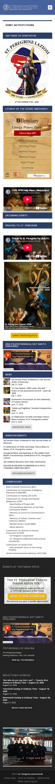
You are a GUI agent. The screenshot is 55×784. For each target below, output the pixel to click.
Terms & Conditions (26, 778)
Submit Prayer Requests (24, 335)
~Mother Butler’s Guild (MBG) (22, 524)
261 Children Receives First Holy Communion (24, 462)
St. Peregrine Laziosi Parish (30, 774)
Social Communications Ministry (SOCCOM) (26, 553)
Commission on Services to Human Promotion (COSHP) (22, 531)
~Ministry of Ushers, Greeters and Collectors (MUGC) (24, 519)
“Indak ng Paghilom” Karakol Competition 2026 (31, 409)
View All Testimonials (23, 660)
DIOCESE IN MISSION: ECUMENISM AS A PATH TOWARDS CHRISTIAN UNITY (24, 466)
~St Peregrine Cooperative (21, 535)
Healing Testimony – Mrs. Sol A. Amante (18, 655)
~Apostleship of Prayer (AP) (21, 504)
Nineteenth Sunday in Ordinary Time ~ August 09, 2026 (26, 698)
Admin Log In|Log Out (27, 781)
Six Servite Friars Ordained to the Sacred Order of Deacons (30, 380)
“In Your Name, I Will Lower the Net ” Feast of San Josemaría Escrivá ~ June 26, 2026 (31, 390)
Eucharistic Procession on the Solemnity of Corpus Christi (30, 400)
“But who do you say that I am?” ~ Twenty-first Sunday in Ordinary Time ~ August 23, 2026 (25, 681)
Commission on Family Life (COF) (21, 495)
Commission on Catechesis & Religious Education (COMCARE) (24, 491)
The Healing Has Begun (12, 652)
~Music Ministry (16, 527)
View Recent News (21, 427)
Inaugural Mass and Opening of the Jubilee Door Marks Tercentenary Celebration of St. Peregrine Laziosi (27, 455)
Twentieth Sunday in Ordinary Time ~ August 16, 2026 (26, 690)
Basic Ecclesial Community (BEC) (21, 487)
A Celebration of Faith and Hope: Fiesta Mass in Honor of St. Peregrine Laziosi (30, 418)
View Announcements (23, 473)
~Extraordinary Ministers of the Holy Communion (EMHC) (26, 508)
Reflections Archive (22, 707)
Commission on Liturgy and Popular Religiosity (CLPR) (23, 499)
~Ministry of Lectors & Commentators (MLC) (27, 513)
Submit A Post (43, 778)
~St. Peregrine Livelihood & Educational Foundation (27, 539)
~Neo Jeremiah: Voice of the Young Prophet (25, 548)
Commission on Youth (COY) (19, 544)
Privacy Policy (10, 778)
